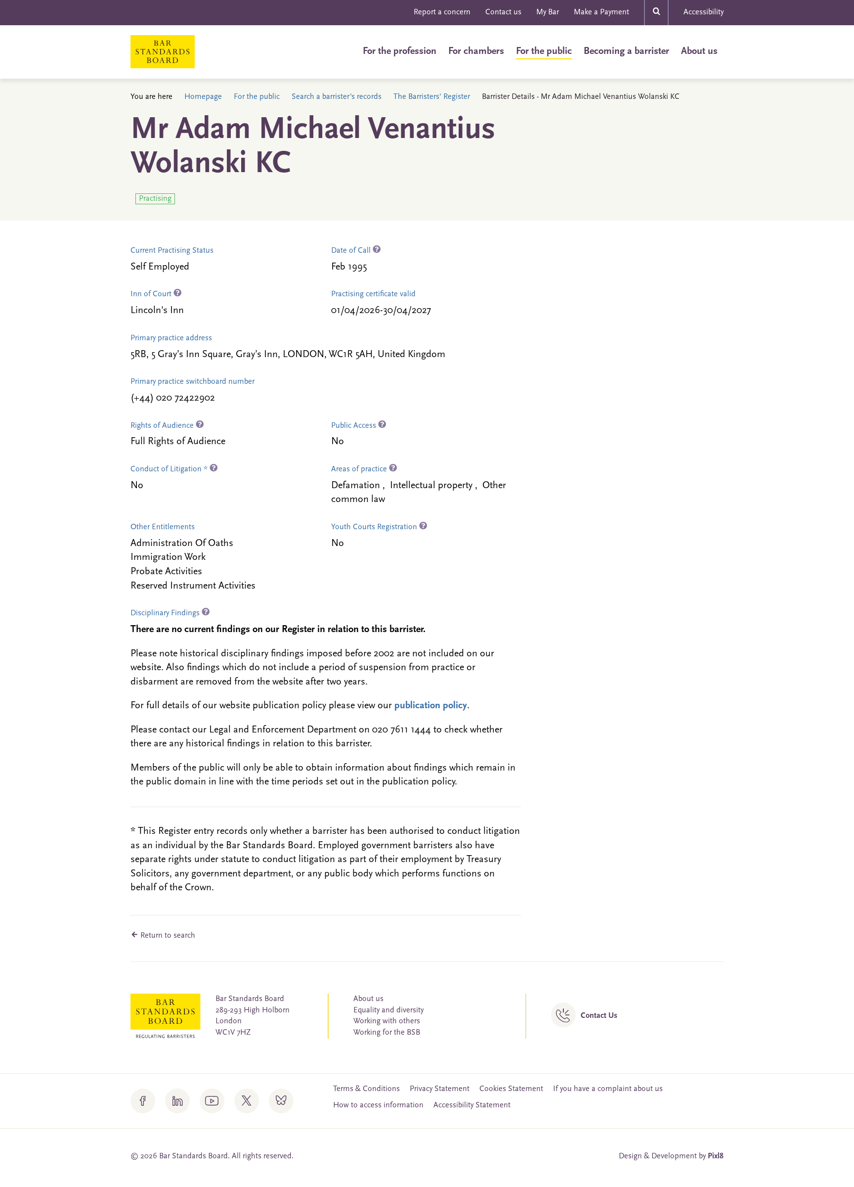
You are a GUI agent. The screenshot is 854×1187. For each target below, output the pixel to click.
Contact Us (599, 1016)
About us (699, 51)
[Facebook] (142, 1101)
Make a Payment (601, 12)
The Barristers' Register (431, 97)
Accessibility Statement (472, 1105)
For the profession (399, 51)
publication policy (430, 706)
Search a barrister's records (337, 97)
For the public (544, 51)
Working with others (386, 1021)
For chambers (476, 51)
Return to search (166, 936)
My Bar (547, 12)
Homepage (203, 97)
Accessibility (703, 12)
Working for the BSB (386, 1033)
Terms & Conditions (366, 1089)
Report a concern (442, 12)
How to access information (378, 1105)
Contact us (503, 12)
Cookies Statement (511, 1089)
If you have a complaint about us (608, 1089)
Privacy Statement (440, 1089)
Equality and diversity (388, 1010)
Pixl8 (716, 1156)
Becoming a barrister (626, 51)
